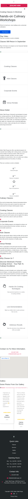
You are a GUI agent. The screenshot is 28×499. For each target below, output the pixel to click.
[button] (2, 387)
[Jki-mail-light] (16, 493)
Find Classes (5, 32)
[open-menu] (24, 9)
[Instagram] (14, 493)
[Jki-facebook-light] (11, 493)
